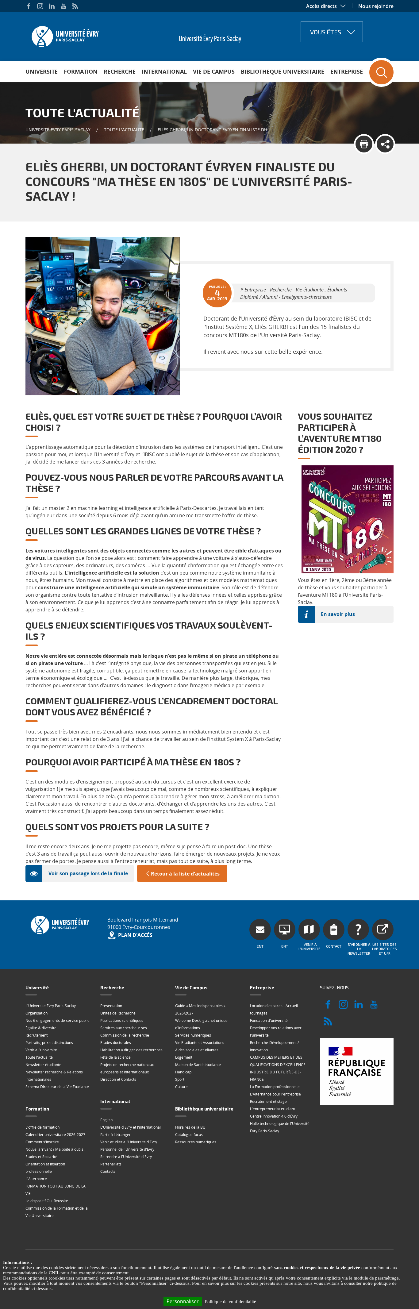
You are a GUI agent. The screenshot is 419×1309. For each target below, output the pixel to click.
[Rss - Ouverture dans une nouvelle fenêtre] (75, 6)
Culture (181, 1086)
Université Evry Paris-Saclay (57, 130)
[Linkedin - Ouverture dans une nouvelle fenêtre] (52, 6)
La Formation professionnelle (275, 1086)
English (106, 1119)
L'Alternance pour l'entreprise (275, 1094)
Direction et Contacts (118, 1079)
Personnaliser (183, 1301)
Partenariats (110, 1164)
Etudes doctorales (115, 1042)
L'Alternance (36, 1178)
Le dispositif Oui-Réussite (46, 1200)
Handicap (183, 1072)
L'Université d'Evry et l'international (130, 1127)
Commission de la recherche (124, 1035)
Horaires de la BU (190, 1127)
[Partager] (385, 144)
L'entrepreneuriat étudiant (272, 1108)
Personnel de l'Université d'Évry (127, 1149)
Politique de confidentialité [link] (230, 1301)
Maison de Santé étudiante (198, 1064)
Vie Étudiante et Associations (199, 1042)
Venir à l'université (41, 1050)
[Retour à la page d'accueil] (64, 34)
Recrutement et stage (268, 1101)
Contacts (107, 1171)
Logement (183, 1057)
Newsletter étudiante (43, 1064)
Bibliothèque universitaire (282, 71)
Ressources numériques (195, 1142)
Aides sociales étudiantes (196, 1050)
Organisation (36, 1013)
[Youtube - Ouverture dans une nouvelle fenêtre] (63, 6)
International (164, 71)
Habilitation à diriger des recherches (131, 1050)
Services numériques (193, 1035)
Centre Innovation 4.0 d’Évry (274, 1116)
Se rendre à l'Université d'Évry (126, 1156)
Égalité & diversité (40, 1027)
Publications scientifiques (121, 1020)
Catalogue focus (189, 1134)
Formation (81, 71)
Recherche (120, 71)
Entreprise (346, 71)
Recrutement (36, 1035)
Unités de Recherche (118, 1013)
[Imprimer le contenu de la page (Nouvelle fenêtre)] (364, 144)
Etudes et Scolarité (41, 1156)
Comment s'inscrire (42, 1142)
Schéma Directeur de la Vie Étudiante (57, 1086)
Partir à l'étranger (115, 1134)
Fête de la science (115, 1057)
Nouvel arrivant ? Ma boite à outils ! (55, 1149)
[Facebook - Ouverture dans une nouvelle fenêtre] (28, 6)
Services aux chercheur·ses (123, 1027)
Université (41, 71)
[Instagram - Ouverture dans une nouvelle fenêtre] (40, 6)
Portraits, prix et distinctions (49, 1042)
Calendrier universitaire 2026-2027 (55, 1134)
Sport (179, 1079)
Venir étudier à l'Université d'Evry (128, 1142)
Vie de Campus (214, 71)
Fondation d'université (269, 1020)
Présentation (111, 1005)
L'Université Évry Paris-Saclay (50, 1005)
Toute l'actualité (124, 130)
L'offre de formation (42, 1127)
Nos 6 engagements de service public (57, 1020)
